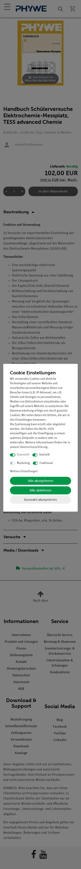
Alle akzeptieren (40, 481)
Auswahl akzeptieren (40, 500)
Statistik (44, 455)
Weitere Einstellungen (24, 471)
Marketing (23, 463)
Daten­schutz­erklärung (34, 447)
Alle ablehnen (40, 490)
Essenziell (23, 455)
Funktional (46, 463)
